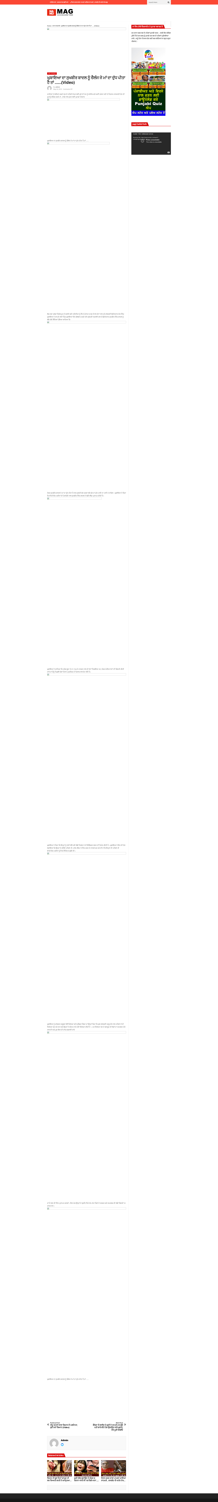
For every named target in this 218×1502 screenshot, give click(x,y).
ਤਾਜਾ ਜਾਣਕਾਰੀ (56, 26)
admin (57, 87)
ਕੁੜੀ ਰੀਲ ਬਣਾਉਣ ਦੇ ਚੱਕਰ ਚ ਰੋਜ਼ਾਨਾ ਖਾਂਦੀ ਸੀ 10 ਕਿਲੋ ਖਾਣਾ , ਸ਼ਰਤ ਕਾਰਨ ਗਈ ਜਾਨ (85, 1479)
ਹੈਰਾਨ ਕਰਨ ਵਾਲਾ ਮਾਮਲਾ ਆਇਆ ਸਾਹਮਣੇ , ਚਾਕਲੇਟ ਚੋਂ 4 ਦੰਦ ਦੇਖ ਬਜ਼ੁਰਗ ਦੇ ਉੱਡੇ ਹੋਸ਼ (68, 2)
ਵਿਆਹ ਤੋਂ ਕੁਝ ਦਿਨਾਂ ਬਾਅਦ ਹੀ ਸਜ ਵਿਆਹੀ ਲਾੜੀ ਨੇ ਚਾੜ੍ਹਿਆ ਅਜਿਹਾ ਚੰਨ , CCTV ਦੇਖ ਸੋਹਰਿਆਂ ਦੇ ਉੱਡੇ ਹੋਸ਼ (58, 1479)
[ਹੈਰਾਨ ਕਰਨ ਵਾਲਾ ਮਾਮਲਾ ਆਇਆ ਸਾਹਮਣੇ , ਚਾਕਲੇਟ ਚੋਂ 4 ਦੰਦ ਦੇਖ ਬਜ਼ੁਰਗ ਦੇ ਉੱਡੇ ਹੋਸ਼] (113, 1468)
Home (49, 26)
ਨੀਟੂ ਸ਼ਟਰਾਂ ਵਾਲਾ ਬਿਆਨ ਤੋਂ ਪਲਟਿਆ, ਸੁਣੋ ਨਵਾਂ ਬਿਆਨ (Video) (64, 1425)
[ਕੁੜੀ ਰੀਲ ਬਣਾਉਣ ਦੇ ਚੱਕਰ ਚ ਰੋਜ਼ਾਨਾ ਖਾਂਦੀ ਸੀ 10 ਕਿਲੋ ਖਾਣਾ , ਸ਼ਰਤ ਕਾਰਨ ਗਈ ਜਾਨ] (86, 1468)
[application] (151, 143)
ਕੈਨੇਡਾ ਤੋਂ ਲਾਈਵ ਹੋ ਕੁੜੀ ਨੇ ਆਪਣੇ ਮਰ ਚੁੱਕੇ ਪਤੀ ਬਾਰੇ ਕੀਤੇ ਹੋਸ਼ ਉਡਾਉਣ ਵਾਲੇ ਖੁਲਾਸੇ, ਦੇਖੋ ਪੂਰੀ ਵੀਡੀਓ (108, 1426)
